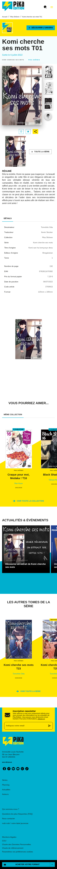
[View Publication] (28, 339)
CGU (4, 841)
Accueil (4, 17)
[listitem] (4, 768)
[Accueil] (13, 6)
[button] (41, 27)
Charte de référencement (12, 848)
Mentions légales (9, 837)
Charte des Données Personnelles (16, 844)
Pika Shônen (14, 17)
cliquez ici (41, 719)
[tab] (7, 218)
